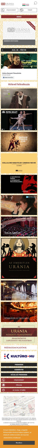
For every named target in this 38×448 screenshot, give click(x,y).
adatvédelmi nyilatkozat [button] (12, 437)
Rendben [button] (19, 443)
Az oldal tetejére (19, 390)
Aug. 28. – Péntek (19, 50)
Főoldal (19, 385)
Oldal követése (9, 77)
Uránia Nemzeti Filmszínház (11, 73)
